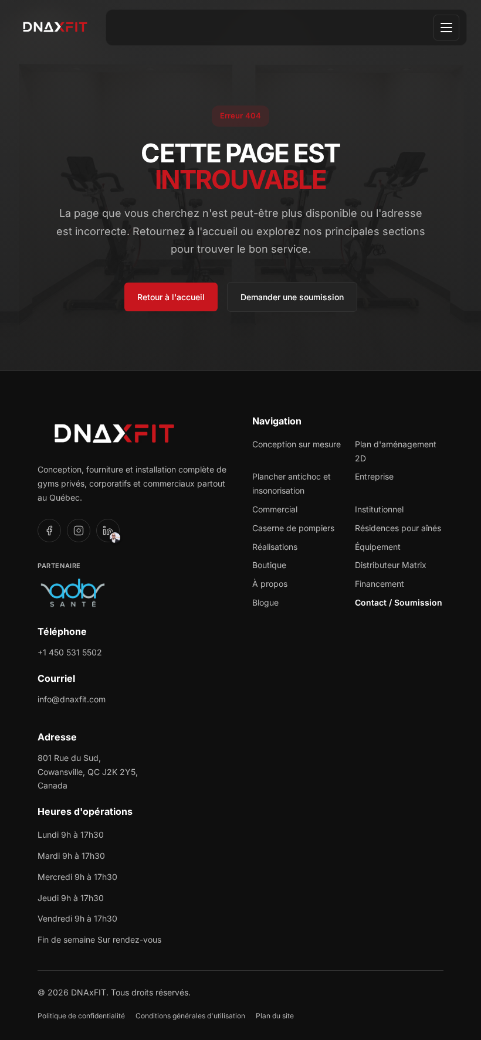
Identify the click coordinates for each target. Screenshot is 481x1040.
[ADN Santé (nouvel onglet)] (73, 592)
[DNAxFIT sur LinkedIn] (108, 530)
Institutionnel (379, 509)
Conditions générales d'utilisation (190, 1015)
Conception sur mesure (296, 444)
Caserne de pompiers (293, 528)
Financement (379, 584)
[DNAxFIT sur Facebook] (49, 530)
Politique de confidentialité (81, 1015)
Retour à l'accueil (171, 297)
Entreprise (374, 476)
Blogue (265, 602)
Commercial (274, 509)
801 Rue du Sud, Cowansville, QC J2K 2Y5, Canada (88, 772)
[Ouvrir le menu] (446, 27)
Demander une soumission (292, 297)
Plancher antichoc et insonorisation (291, 483)
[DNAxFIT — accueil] (55, 23)
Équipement (378, 547)
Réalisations (274, 547)
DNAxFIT (88, 992)
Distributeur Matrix (390, 565)
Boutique (269, 565)
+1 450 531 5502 (70, 652)
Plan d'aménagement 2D (395, 451)
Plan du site (275, 1015)
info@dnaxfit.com (72, 699)
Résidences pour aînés (398, 528)
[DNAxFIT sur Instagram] (78, 530)
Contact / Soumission (398, 602)
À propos (269, 584)
